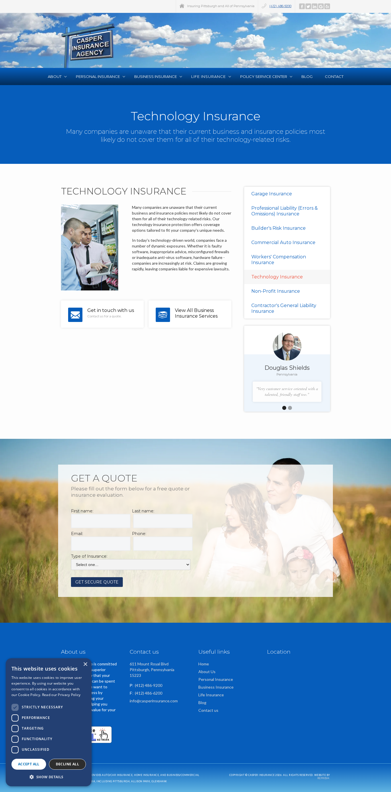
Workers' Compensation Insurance (278, 259)
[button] (56, 76)
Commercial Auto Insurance (283, 242)
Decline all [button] (67, 764)
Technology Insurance (277, 277)
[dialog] (49, 722)
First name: (82, 511)
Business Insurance (216, 687)
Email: (77, 533)
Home (203, 663)
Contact (334, 76)
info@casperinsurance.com (154, 700)
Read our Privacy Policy (61, 694)
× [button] (85, 664)
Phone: (139, 533)
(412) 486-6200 (148, 693)
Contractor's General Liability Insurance (283, 308)
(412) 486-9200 (280, 6)
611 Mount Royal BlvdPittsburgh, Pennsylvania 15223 (152, 669)
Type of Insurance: (89, 556)
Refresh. (323, 778)
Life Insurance (211, 694)
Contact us (208, 710)
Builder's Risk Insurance (278, 228)
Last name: (143, 511)
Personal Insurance (215, 679)
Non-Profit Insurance (275, 291)
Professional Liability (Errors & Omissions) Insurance (284, 211)
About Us (207, 671)
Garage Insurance (271, 193)
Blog (307, 76)
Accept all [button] (29, 764)
